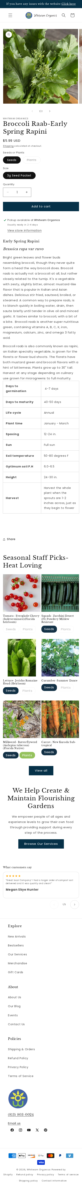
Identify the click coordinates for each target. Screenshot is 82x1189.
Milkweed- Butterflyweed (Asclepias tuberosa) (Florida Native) (20, 745)
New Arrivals (17, 936)
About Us (14, 997)
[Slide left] (32, 111)
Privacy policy (45, 1174)
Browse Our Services (41, 844)
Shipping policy (28, 1180)
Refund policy (24, 1174)
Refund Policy (18, 1058)
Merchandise (17, 963)
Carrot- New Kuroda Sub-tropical (58, 744)
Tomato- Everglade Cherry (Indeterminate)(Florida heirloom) (21, 618)
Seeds (12, 160)
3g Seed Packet (19, 175)
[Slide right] (49, 111)
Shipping (8, 146)
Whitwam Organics (39, 1169)
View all (41, 770)
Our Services (17, 954)
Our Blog (14, 1006)
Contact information (54, 1180)
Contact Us (16, 1024)
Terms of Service (21, 1076)
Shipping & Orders (21, 1049)
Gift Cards (15, 972)
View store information (24, 230)
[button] (10, 15)
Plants (34, 161)
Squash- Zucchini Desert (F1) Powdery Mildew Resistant (57, 618)
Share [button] (11, 539)
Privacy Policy (18, 1067)
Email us (14, 1123)
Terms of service (68, 1174)
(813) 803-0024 (21, 1115)
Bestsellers (16, 945)
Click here (69, 3)
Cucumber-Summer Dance (59, 680)
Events (13, 1015)
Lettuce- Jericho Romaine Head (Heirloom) (20, 682)
